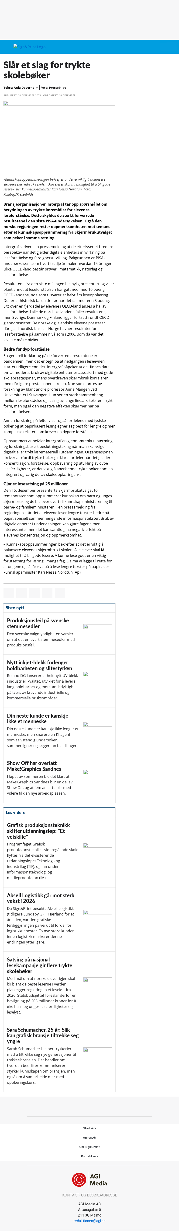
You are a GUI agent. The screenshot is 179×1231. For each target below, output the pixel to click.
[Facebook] (84, 1106)
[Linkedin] (95, 1106)
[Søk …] (171, 46)
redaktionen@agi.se (90, 1221)
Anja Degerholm (26, 87)
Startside (89, 1128)
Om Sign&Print (89, 1147)
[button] (163, 47)
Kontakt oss (89, 1156)
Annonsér (89, 1137)
